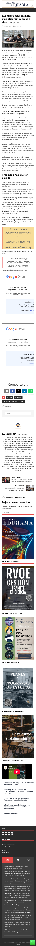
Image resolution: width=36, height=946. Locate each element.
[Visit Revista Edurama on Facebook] (12, 834)
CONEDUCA (17, 26)
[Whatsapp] (30, 391)
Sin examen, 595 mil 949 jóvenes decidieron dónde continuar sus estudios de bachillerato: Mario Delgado (17, 903)
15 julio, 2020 (7, 26)
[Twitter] (18, 391)
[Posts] (7, 860)
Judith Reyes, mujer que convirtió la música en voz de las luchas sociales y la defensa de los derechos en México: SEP (17, 874)
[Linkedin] (24, 391)
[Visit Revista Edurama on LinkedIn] (6, 834)
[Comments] (28, 860)
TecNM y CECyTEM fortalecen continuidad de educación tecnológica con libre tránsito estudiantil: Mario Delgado (17, 917)
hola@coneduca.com (8, 847)
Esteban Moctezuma (10, 401)
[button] (33, 10)
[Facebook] (12, 391)
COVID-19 (18, 397)
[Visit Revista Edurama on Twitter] (9, 834)
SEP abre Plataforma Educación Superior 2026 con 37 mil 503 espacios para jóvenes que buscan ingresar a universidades (17, 895)
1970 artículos (22, 434)
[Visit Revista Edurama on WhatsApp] (3, 834)
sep (22, 401)
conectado (20, 506)
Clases (9, 397)
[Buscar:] (18, 413)
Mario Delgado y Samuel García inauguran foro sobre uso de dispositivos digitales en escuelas (17, 924)
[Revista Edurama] (18, 7)
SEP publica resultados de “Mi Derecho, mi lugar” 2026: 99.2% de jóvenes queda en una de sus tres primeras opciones (17, 932)
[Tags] (18, 860)
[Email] (6, 391)
